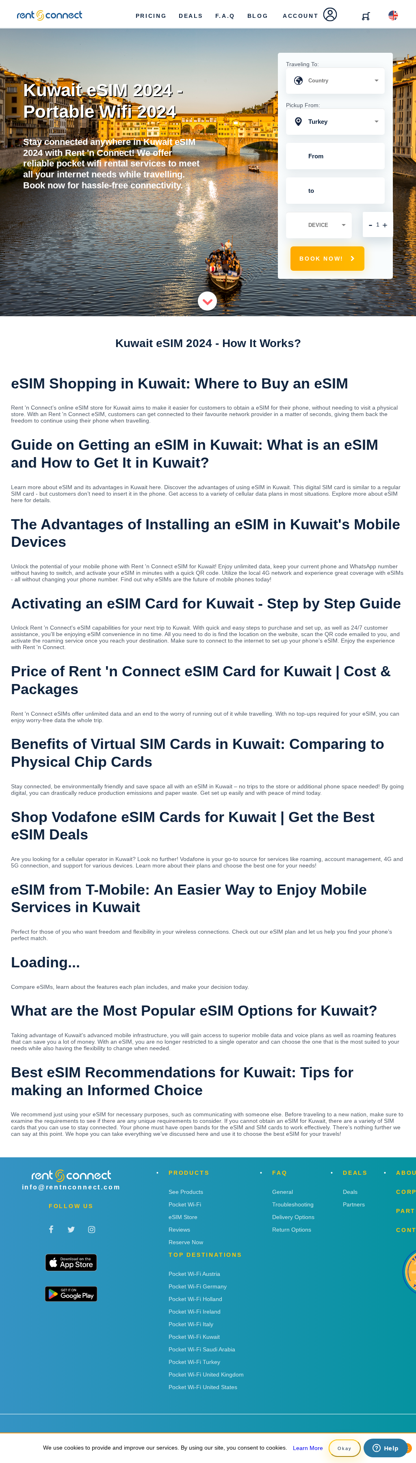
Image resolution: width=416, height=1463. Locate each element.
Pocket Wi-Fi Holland (195, 1299)
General (282, 1192)
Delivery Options (293, 1217)
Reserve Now (186, 1242)
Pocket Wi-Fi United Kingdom (206, 1374)
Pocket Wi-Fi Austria (194, 1274)
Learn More (308, 1448)
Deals (350, 1192)
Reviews (179, 1229)
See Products (186, 1192)
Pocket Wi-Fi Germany (198, 1286)
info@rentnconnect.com (71, 1187)
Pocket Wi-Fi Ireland (195, 1311)
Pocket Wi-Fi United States (203, 1387)
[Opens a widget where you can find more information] (385, 1449)
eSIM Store (183, 1217)
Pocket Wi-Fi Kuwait (194, 1337)
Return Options (291, 1229)
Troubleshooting (293, 1204)
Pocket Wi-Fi (185, 1204)
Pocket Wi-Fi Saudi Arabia (202, 1349)
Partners (354, 1204)
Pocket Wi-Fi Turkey (194, 1362)
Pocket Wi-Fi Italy (191, 1324)
